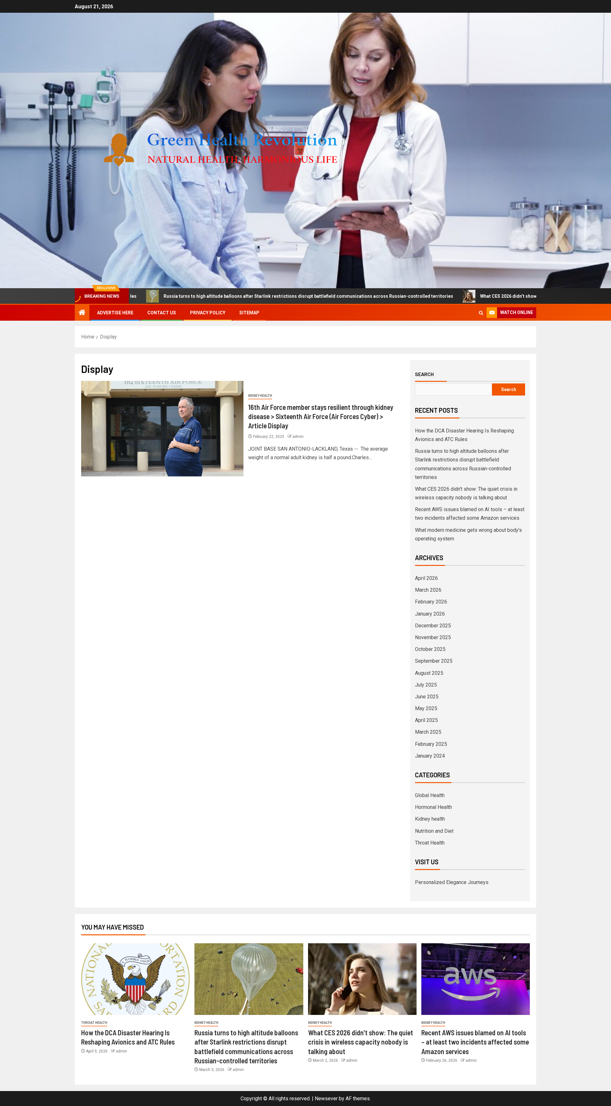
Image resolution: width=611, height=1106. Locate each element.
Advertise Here (115, 312)
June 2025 (427, 697)
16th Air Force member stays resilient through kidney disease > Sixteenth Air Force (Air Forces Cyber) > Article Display (320, 416)
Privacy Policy (207, 312)
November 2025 (433, 637)
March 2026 (428, 590)
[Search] (481, 313)
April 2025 (426, 720)
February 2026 (431, 602)
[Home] (82, 313)
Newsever (326, 1098)
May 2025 (426, 708)
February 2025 (431, 744)
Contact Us (161, 312)
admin (298, 436)
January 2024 (430, 756)
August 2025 (429, 673)
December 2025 (433, 626)
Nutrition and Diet (434, 831)
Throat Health (430, 843)
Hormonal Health (433, 807)
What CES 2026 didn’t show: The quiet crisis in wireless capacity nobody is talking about (508, 296)
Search (424, 374)
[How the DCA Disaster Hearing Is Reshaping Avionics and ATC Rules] (135, 979)
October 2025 (430, 649)
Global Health (430, 795)
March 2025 (428, 732)
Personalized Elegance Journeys (451, 882)
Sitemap (249, 312)
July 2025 (426, 685)
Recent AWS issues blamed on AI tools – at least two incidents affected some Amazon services (475, 1041)
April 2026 (426, 578)
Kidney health (260, 395)
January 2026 (430, 614)
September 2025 (434, 661)
